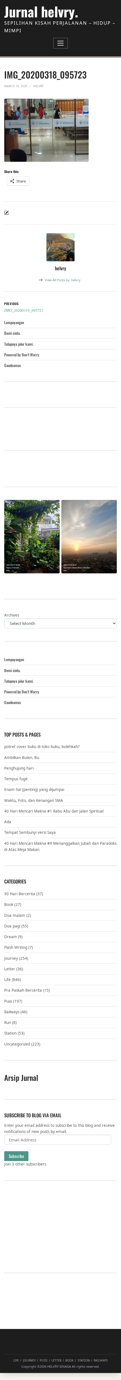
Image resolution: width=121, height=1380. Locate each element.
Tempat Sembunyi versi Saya (30, 832)
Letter (9, 968)
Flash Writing (15, 947)
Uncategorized (17, 1044)
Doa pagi (12, 926)
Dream (10, 936)
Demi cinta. (12, 333)
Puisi (8, 1001)
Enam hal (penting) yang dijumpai (34, 789)
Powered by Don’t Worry (21, 354)
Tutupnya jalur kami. (18, 344)
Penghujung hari (18, 768)
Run (7, 1022)
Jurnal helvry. (41, 11)
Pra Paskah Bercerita (23, 990)
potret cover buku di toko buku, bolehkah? (42, 746)
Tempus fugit (16, 778)
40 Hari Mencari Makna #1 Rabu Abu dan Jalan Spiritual (54, 811)
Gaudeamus (12, 365)
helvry (62, 280)
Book (8, 904)
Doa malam (14, 915)
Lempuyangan (14, 322)
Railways (11, 1011)
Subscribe (16, 1156)
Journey (11, 958)
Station (10, 1033)
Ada (7, 821)
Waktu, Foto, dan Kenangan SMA (33, 800)
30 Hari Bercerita (19, 893)
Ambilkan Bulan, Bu (21, 757)
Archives (11, 615)
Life (7, 979)
